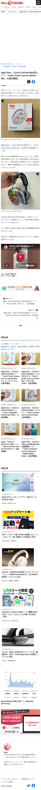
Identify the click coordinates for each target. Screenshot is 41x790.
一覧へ (20, 325)
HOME (3, 12)
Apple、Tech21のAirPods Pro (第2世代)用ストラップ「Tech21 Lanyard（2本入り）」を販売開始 (20, 301)
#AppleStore (7, 66)
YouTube (28, 7)
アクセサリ (12, 12)
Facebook (6, 7)
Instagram (21, 7)
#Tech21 (14, 66)
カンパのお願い (8, 782)
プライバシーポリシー (11, 779)
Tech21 (14, 145)
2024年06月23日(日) (7, 64)
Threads (13, 7)
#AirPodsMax (22, 66)
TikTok (34, 7)
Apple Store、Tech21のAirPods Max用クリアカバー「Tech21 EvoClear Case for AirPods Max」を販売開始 (21, 314)
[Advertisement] (20, 36)
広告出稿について (28, 779)
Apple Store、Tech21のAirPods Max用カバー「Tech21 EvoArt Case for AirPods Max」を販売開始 (19, 75)
